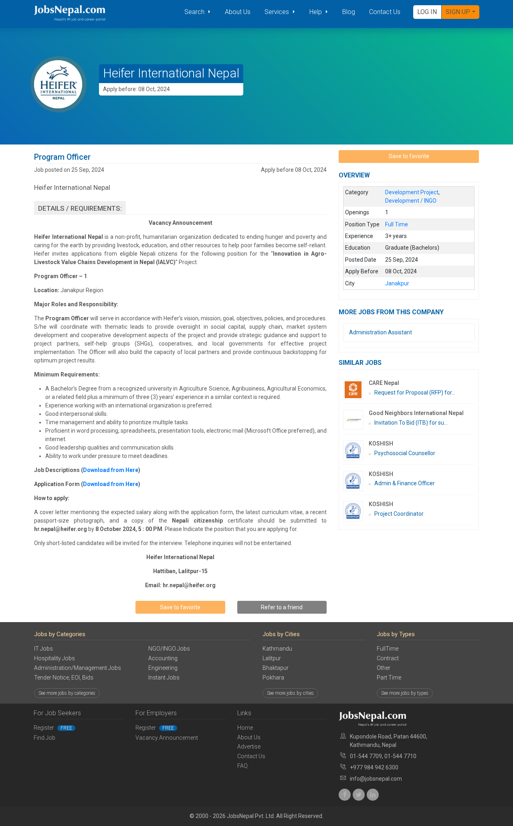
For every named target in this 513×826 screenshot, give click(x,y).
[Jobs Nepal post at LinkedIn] (373, 795)
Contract (388, 658)
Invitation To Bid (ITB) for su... (411, 422)
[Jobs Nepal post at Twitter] (359, 795)
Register (53, 727)
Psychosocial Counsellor (404, 453)
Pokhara (273, 677)
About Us (237, 12)
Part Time (389, 677)
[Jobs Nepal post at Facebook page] (345, 795)
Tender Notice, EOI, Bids (63, 677)
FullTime (387, 648)
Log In (427, 12)
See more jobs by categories (66, 693)
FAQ (242, 766)
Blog (348, 12)
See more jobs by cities (290, 693)
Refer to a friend (282, 607)
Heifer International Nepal (171, 73)
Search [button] (195, 12)
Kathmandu (277, 648)
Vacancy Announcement (166, 737)
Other (383, 668)
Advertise (249, 746)
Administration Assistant (380, 332)
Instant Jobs (164, 677)
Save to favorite (180, 607)
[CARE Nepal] (356, 390)
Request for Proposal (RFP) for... (414, 392)
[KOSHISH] (356, 450)
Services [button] (278, 12)
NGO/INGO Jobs (169, 648)
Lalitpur (272, 658)
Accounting (163, 658)
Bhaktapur (276, 668)
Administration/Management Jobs (77, 668)
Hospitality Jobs (54, 658)
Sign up (458, 12)
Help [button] (316, 12)
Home (245, 727)
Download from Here (110, 470)
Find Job (44, 737)
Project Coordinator (399, 514)
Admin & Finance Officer (404, 483)
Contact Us (384, 12)
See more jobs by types (404, 693)
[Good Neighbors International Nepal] (356, 420)
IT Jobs (43, 648)
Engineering (163, 668)
